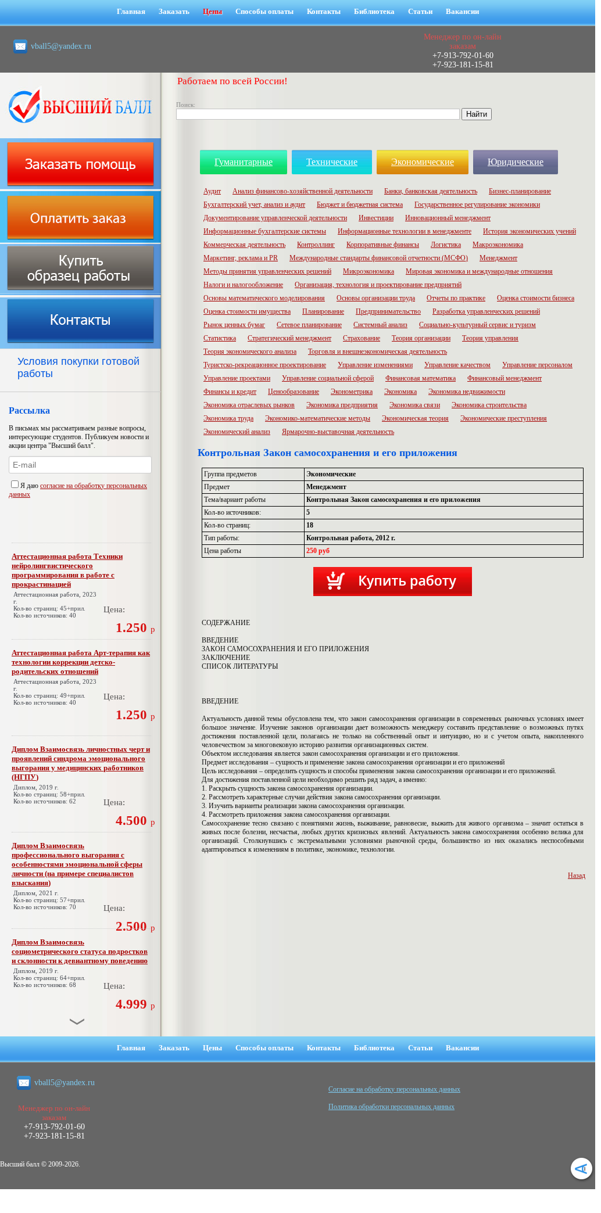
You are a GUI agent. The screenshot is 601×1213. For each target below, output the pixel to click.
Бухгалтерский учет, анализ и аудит (254, 204)
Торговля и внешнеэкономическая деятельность (377, 351)
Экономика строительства (489, 405)
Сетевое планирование (309, 325)
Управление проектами (236, 378)
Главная (131, 11)
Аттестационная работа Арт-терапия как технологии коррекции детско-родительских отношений (81, 662)
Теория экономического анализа (249, 351)
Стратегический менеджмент (289, 338)
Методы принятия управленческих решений (267, 271)
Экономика (400, 391)
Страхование (361, 338)
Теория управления (490, 338)
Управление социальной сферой (328, 378)
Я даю (30, 486)
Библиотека (374, 11)
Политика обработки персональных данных (391, 1107)
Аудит (212, 191)
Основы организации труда (376, 298)
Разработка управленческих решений (486, 311)
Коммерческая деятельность (244, 245)
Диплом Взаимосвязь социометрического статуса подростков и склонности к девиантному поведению (80, 951)
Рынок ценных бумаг (234, 325)
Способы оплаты (264, 11)
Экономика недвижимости (466, 391)
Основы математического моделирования (264, 298)
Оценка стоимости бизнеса (535, 298)
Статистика (219, 338)
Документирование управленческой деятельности (275, 218)
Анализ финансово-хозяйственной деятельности (302, 191)
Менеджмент (498, 258)
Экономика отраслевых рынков (249, 405)
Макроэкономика (498, 245)
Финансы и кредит (229, 391)
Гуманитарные (243, 162)
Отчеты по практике (456, 298)
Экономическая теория (415, 418)
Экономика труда (228, 418)
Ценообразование (293, 391)
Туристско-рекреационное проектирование (264, 365)
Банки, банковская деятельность (430, 191)
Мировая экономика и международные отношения (479, 271)
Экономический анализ (236, 432)
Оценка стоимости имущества (247, 311)
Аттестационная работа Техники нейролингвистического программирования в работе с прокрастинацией (67, 570)
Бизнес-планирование (520, 191)
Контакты (324, 11)
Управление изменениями (375, 365)
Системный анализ (380, 325)
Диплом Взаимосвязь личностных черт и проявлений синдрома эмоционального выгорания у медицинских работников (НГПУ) (81, 763)
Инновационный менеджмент (448, 218)
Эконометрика (352, 391)
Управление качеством (457, 365)
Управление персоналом (537, 365)
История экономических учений (529, 231)
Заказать (174, 11)
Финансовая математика (420, 378)
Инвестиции (376, 218)
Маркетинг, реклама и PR (240, 258)
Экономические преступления (503, 418)
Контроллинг (316, 245)
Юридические (515, 162)
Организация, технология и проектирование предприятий (378, 285)
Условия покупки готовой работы (78, 367)
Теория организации (421, 338)
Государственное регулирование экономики (477, 204)
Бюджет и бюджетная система (360, 204)
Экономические (422, 162)
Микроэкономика (368, 271)
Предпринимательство (388, 311)
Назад (576, 875)
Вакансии (462, 11)
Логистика (446, 245)
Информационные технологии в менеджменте (404, 231)
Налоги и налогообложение (243, 285)
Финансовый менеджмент (504, 378)
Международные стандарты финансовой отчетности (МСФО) (378, 258)
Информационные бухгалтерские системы (264, 231)
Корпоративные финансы (382, 245)
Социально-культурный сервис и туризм (477, 325)
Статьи (420, 11)
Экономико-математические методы (317, 418)
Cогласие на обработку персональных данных (394, 1089)
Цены (212, 11)
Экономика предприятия (342, 405)
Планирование (323, 311)
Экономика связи (414, 405)
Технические (331, 162)
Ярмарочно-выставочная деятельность (338, 432)
